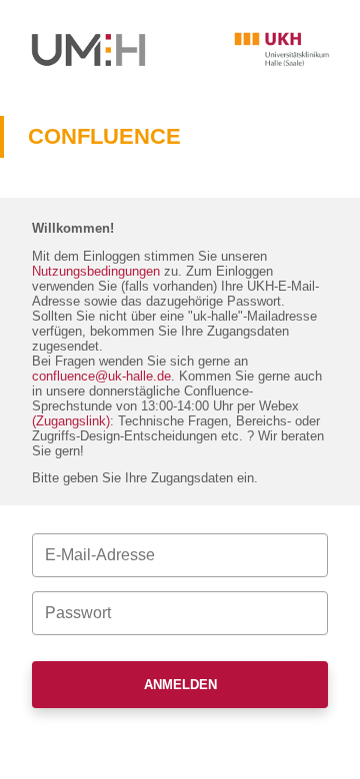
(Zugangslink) (71, 420)
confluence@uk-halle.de (101, 376)
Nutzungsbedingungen (96, 271)
